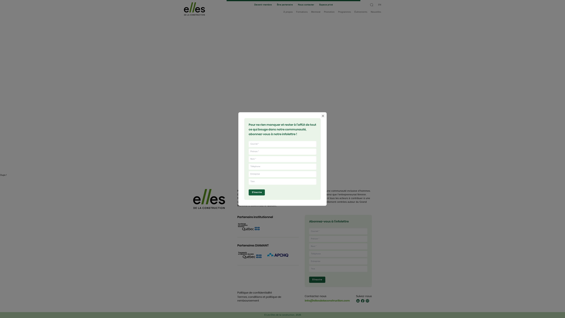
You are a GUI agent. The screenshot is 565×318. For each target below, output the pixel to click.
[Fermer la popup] (323, 116)
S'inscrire (257, 192)
